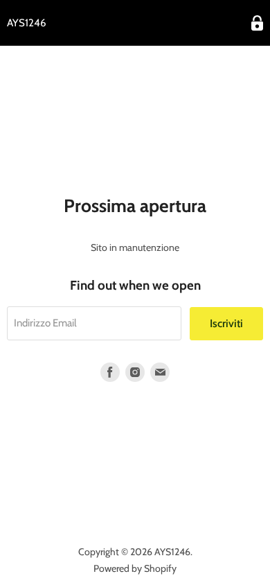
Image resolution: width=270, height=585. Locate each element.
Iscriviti (226, 323)
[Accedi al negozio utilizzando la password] (257, 23)
